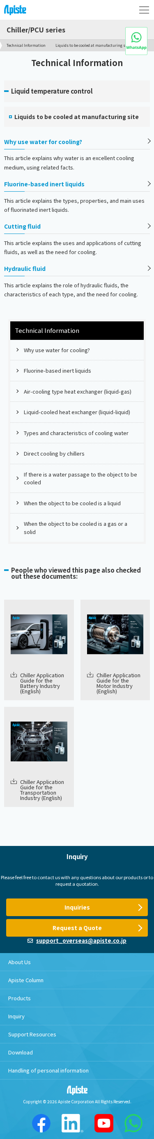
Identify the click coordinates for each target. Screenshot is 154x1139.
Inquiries (77, 907)
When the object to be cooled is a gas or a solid (75, 528)
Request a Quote (77, 928)
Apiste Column (26, 980)
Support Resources (32, 1034)
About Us (19, 962)
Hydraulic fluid (25, 268)
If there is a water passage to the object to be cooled (80, 478)
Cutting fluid (22, 226)
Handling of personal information (48, 1070)
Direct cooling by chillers (54, 453)
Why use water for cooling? (43, 142)
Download (20, 1052)
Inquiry (16, 1016)
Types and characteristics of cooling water (76, 433)
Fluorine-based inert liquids (44, 184)
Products (19, 998)
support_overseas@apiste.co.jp (81, 940)
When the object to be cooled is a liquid (72, 503)
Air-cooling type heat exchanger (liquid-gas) (77, 391)
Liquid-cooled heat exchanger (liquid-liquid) (77, 412)
